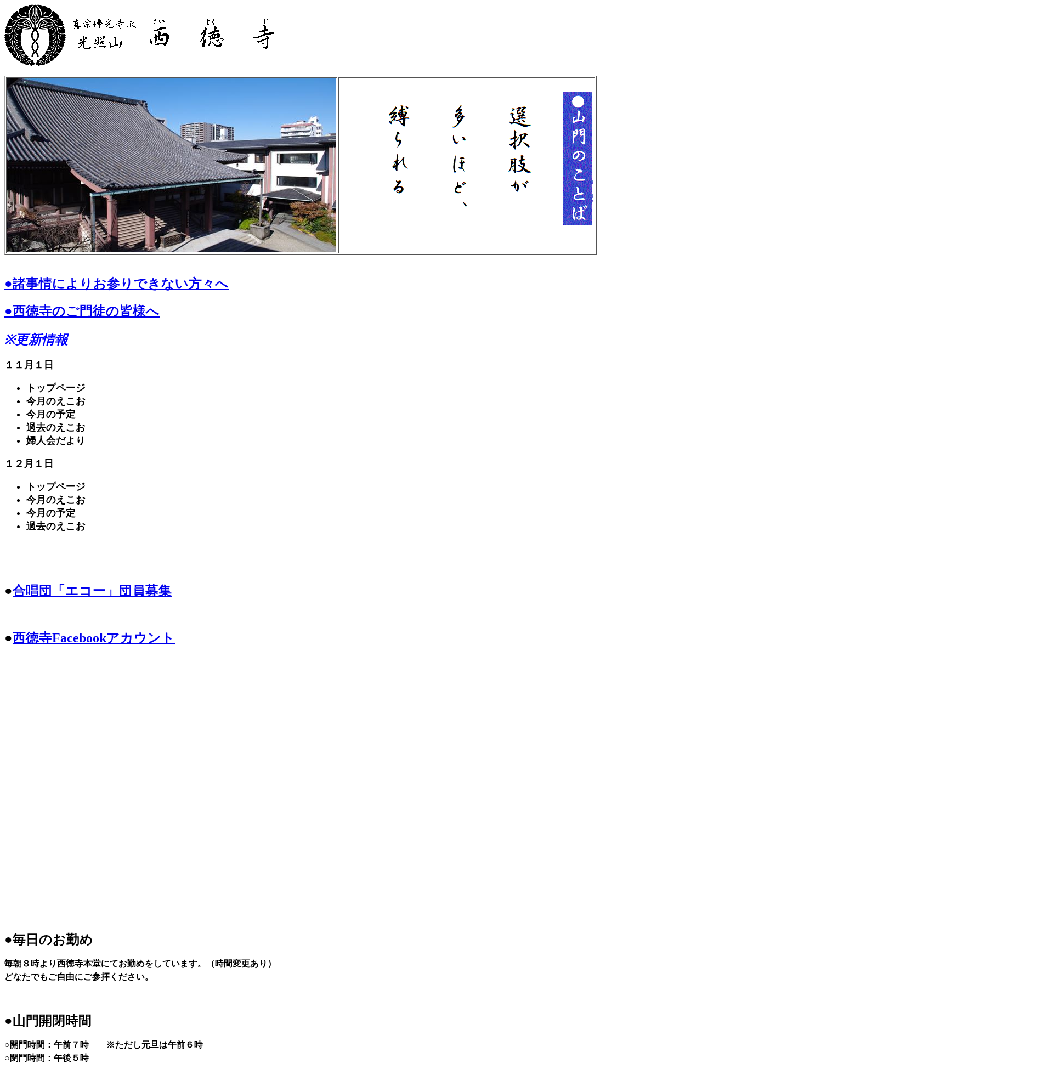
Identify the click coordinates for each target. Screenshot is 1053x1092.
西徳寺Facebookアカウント (94, 638)
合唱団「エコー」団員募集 (92, 591)
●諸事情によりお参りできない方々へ (116, 283)
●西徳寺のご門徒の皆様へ (82, 311)
